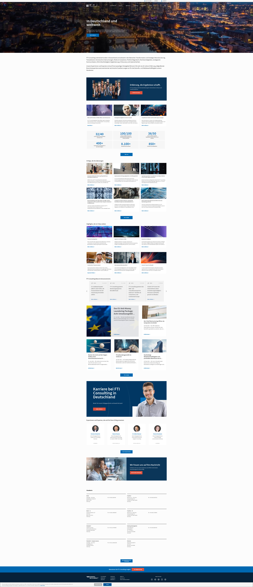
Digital (121, 5)
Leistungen (113, 5)
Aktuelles (122, 578)
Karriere (143, 5)
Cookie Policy (42, 585)
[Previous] (87, 291)
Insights (128, 5)
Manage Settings (98, 584)
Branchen (103, 578)
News (150, 5)
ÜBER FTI (122, 576)
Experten (135, 5)
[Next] (166, 291)
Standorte (112, 578)
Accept (107, 584)
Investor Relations (124, 579)
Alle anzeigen (126, 375)
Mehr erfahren (93, 35)
